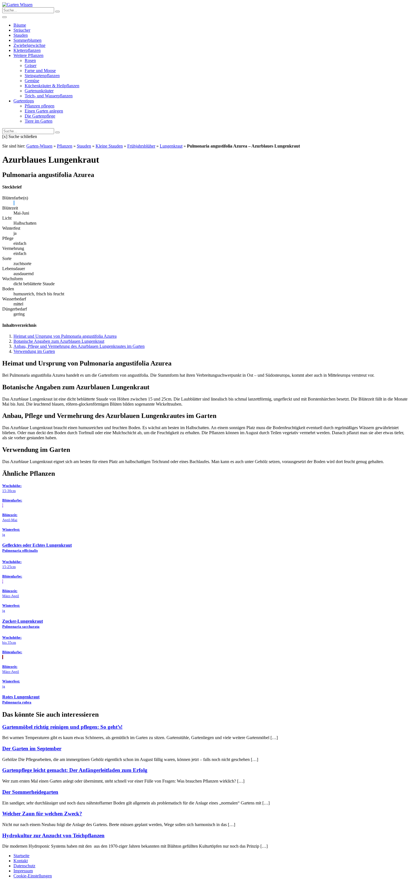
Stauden (20, 35)
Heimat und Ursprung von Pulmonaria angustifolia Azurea (65, 336)
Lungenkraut (171, 146)
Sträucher (21, 30)
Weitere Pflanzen (28, 55)
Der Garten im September (31, 748)
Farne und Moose (40, 70)
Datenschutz (24, 865)
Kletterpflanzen (27, 50)
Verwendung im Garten (34, 351)
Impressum (23, 870)
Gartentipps (23, 100)
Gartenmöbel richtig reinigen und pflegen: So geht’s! (62, 727)
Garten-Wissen (39, 146)
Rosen (30, 60)
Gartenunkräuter (39, 90)
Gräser (30, 65)
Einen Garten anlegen (44, 111)
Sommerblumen (27, 40)
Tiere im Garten (38, 121)
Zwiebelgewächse (29, 45)
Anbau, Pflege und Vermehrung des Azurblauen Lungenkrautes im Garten (79, 346)
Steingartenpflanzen (42, 75)
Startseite (21, 855)
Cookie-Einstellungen (32, 875)
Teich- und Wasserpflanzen (49, 95)
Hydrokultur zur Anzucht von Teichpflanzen (53, 835)
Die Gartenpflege (40, 116)
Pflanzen (64, 146)
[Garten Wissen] (17, 4)
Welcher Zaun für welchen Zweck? (42, 814)
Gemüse (32, 80)
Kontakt (20, 860)
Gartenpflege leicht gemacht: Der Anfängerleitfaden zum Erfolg (74, 770)
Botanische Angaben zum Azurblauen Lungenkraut (58, 341)
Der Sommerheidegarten (30, 792)
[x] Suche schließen (19, 136)
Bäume (19, 25)
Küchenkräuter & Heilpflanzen (52, 85)
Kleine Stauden (109, 146)
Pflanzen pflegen (39, 106)
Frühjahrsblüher (141, 146)
